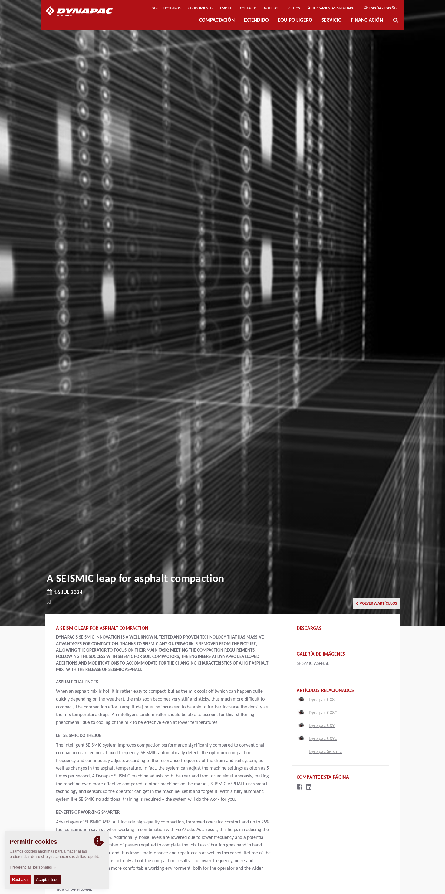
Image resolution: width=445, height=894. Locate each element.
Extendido (256, 20)
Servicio (331, 20)
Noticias (271, 8)
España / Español (383, 8)
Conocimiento (200, 8)
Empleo (226, 8)
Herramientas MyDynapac (332, 8)
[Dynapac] (84, 12)
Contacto (248, 8)
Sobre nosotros (166, 8)
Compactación (217, 20)
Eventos (293, 8)
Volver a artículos (378, 603)
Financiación (367, 20)
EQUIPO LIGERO (295, 20)
